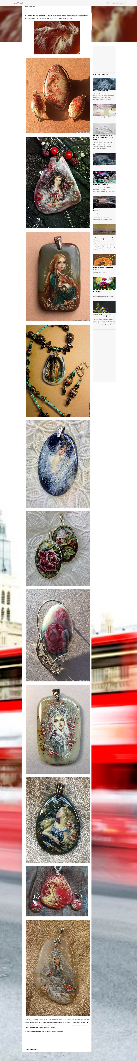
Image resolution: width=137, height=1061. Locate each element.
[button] (26, 10)
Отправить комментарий (31, 1049)
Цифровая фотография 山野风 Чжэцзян (104, 117)
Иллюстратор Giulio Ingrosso (101, 184)
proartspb (18, 3)
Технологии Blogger (69, 1056)
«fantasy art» (96, 165)
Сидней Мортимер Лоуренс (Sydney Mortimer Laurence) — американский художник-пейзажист (103, 239)
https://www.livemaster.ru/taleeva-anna (55, 1031)
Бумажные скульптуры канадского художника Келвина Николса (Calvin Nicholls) (103, 137)
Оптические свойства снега (100, 90)
